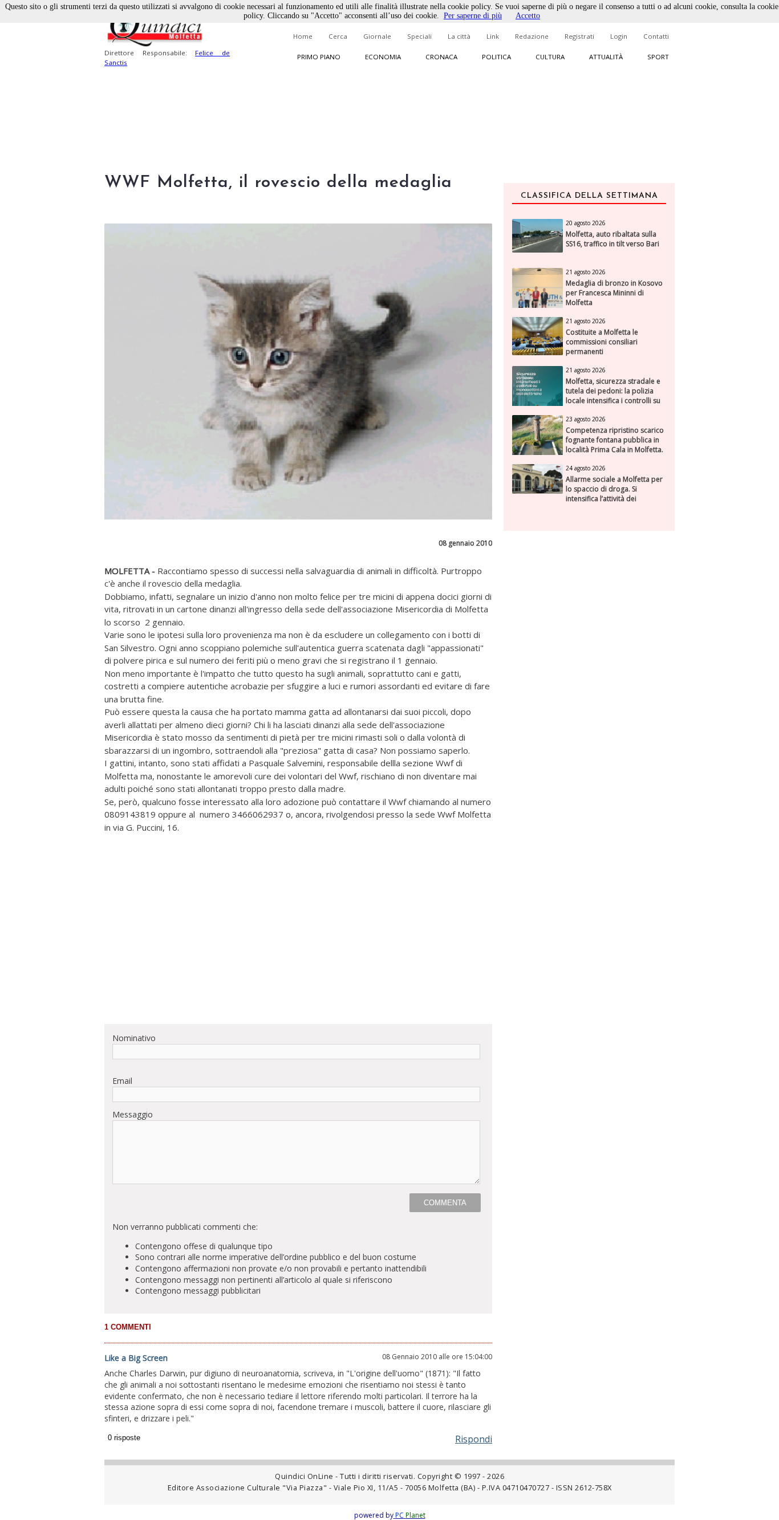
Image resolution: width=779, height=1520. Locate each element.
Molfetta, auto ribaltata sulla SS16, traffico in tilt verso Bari (612, 239)
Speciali (419, 36)
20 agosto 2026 (586, 223)
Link (492, 36)
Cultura (550, 56)
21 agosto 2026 (586, 272)
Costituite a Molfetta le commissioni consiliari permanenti (602, 342)
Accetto (528, 15)
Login (618, 36)
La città (459, 36)
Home (303, 36)
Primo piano (318, 56)
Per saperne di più (473, 15)
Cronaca (441, 56)
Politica (496, 56)
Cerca (337, 36)
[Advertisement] (298, 935)
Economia (383, 56)
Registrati (579, 36)
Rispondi (473, 1439)
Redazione (532, 36)
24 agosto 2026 (586, 468)
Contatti (656, 36)
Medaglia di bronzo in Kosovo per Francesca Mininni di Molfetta (614, 293)
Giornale (377, 36)
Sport (658, 56)
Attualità (606, 56)
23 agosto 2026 (586, 419)
